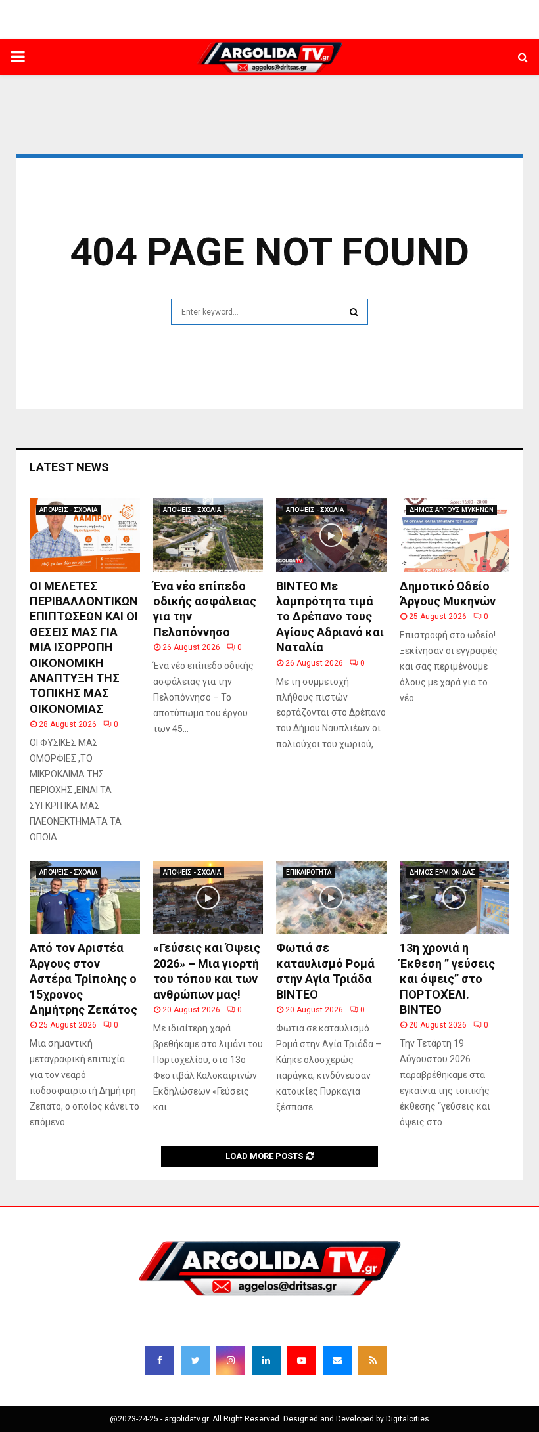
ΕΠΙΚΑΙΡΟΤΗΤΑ (308, 872)
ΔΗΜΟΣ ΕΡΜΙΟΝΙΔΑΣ (310, 29)
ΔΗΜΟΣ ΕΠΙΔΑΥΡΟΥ (475, 29)
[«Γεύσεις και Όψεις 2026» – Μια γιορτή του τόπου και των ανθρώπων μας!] (208, 897)
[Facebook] (159, 1360)
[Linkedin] (266, 1360)
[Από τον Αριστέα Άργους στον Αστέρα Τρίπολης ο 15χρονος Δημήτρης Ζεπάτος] (85, 897)
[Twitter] (195, 1360)
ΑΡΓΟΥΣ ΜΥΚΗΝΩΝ (394, 29)
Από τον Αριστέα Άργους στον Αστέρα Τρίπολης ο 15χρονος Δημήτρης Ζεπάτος (83, 978)
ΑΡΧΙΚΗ (163, 29)
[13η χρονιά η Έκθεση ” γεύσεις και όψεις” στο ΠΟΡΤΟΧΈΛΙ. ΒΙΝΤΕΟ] (455, 897)
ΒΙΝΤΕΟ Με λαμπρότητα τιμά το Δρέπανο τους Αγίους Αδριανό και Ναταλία (330, 617)
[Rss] (372, 1360)
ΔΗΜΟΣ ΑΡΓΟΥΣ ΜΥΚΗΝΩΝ (452, 509)
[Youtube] (301, 1360)
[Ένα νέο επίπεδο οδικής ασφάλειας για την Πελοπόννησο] (208, 535)
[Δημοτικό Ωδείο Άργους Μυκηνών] (455, 535)
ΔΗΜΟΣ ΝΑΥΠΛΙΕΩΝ (224, 29)
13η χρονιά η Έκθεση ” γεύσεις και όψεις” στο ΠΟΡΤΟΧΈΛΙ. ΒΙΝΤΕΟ (447, 978)
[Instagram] (230, 1360)
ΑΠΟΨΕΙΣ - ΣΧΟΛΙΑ (68, 509)
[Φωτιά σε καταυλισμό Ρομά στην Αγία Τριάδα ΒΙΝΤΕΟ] (331, 897)
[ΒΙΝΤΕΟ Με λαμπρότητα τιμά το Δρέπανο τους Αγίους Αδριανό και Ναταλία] (331, 535)
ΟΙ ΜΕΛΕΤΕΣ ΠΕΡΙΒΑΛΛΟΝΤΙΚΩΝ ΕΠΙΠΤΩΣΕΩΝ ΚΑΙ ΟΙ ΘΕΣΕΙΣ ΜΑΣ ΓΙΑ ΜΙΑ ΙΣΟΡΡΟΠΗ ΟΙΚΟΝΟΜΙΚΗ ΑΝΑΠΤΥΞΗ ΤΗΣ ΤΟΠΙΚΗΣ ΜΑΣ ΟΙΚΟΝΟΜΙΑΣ (84, 647)
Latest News (69, 467)
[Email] (337, 1360)
